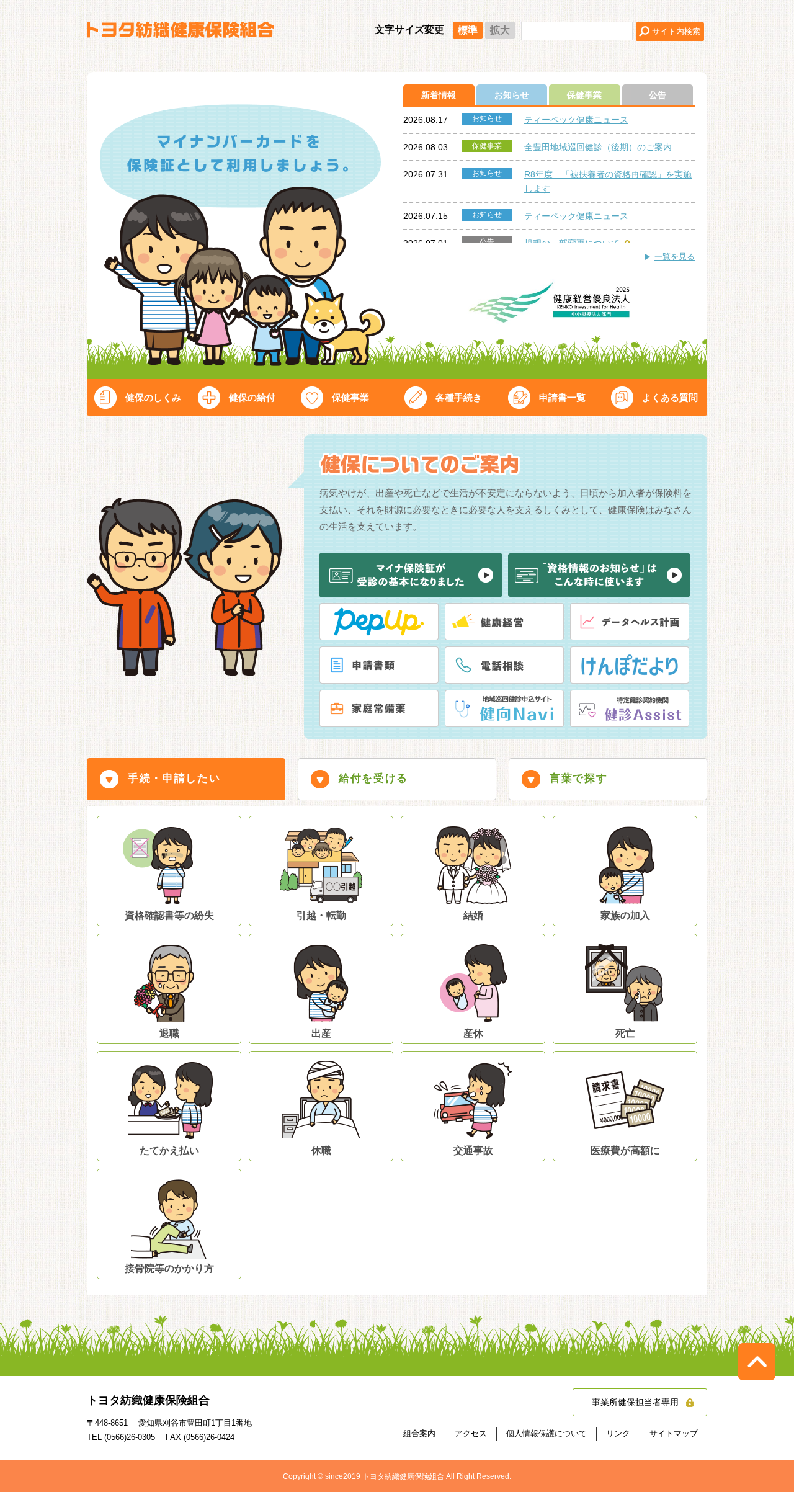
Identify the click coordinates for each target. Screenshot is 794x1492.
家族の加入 (625, 915)
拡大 (500, 30)
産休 (473, 1033)
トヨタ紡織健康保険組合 (180, 30)
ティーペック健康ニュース (576, 120)
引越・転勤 (321, 915)
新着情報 (438, 95)
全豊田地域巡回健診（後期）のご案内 (598, 147)
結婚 (473, 915)
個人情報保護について (546, 1433)
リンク (618, 1433)
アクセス (471, 1433)
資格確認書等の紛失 (169, 915)
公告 (657, 95)
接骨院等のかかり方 (169, 1268)
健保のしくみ (153, 397)
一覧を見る (674, 256)
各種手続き (458, 397)
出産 (321, 1033)
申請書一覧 (562, 397)
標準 (468, 30)
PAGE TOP (756, 1361)
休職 (321, 1150)
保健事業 (584, 95)
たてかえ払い (169, 1150)
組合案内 (419, 1433)
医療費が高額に (625, 1150)
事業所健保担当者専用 (635, 1402)
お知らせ (511, 95)
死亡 (625, 1033)
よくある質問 (670, 397)
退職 (169, 1033)
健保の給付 (252, 397)
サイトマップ (673, 1433)
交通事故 (473, 1150)
